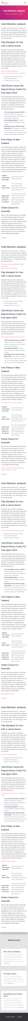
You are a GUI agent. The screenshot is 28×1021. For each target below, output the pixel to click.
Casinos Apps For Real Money (9, 268)
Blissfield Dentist (10, 1017)
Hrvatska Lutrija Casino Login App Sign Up (12, 468)
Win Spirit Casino (10, 974)
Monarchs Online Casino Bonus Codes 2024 (13, 73)
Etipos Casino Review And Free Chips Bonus (13, 337)
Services (20, 1017)
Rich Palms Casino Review (8, 861)
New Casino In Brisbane (12, 952)
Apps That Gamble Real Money (9, 71)
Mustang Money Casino (7, 694)
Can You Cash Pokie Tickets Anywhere (11, 402)
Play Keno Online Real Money (9, 754)
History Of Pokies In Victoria (8, 470)
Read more (6, 963)
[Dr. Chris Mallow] (5, 3)
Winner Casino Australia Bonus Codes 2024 (13, 530)
